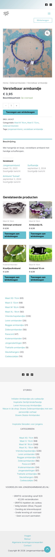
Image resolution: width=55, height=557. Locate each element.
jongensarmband (15, 129)
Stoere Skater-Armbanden (27, 415)
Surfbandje (33, 165)
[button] (43, 20)
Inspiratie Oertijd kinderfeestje (27, 402)
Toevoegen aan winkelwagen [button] (12, 234)
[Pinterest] (32, 374)
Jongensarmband (11, 165)
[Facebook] (46, 4)
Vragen (27, 536)
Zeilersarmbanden (18, 83)
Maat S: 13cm (33, 123)
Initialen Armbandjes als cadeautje (27, 399)
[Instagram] (50, 4)
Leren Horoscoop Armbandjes (27, 405)
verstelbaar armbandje (33, 129)
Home (5, 83)
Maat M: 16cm (20, 123)
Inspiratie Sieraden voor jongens (27, 424)
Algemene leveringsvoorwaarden (27, 542)
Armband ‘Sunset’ (11, 176)
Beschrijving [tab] (9, 141)
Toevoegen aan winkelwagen (20, 112)
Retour (27, 539)
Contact (27, 545)
